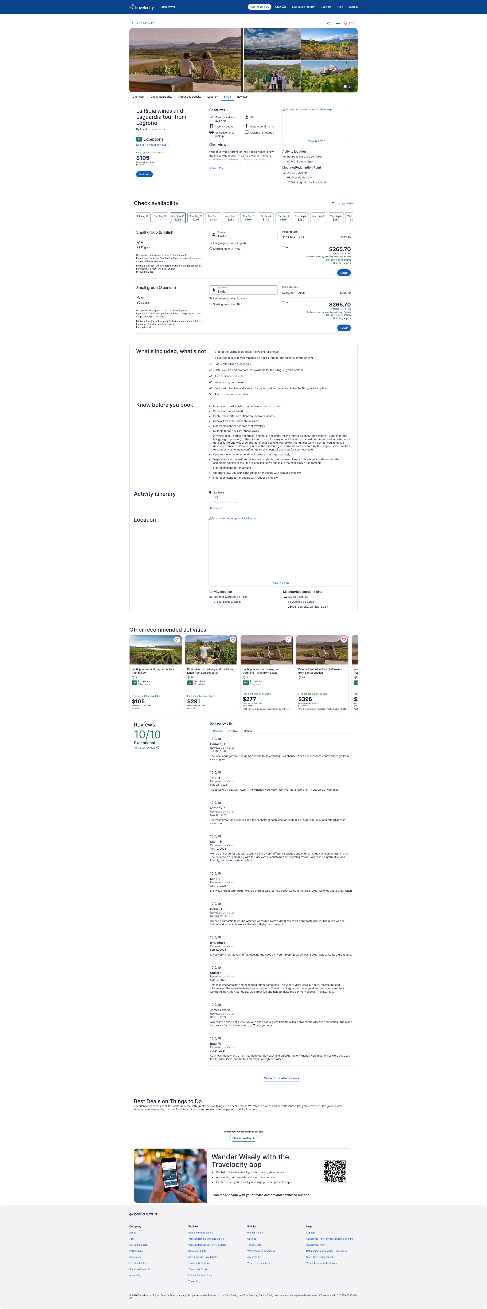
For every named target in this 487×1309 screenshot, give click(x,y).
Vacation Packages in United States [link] (207, 1244)
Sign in (353, 6)
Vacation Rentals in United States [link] (206, 1238)
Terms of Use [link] (254, 1244)
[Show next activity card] (358, 674)
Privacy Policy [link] (255, 1232)
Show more (216, 167)
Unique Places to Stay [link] (200, 1275)
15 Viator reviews (144, 747)
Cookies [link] (251, 1238)
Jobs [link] (131, 1238)
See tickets (144, 174)
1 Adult (223, 236)
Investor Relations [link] (138, 1263)
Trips (340, 6)
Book (344, 273)
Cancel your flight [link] (315, 1244)
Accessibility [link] (254, 1257)
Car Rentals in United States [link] (203, 1257)
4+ (350, 87)
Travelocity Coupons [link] (199, 1269)
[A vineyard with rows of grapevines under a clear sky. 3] (329, 44)
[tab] (143, 217)
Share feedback (243, 1138)
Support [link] (310, 1232)
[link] (143, 23)
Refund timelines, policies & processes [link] (326, 1250)
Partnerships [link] (136, 1250)
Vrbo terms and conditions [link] (261, 1250)
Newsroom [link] (135, 1257)
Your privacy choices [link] (258, 1263)
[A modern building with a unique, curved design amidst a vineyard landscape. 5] (329, 76)
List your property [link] (138, 1244)
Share (336, 23)
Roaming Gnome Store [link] (141, 1269)
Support (326, 6)
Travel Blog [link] (194, 1281)
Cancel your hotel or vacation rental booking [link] (329, 1238)
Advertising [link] (135, 1275)
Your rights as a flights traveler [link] (322, 1263)
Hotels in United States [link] (200, 1232)
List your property (303, 6)
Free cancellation (338, 260)
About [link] (132, 1232)
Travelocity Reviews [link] (199, 1263)
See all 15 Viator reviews (151, 144)
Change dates (342, 203)
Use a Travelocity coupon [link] (319, 1257)
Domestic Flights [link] (197, 1250)
